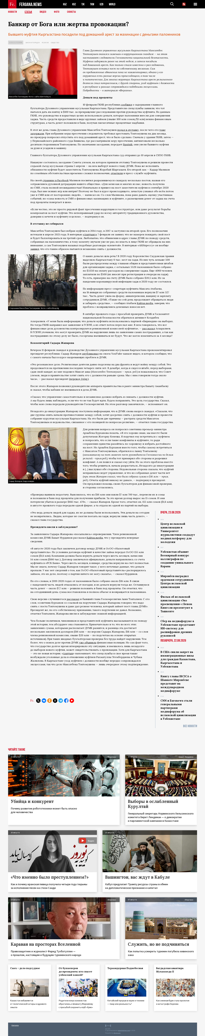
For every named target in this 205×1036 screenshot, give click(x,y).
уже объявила (87, 642)
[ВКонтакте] (44, 700)
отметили (117, 173)
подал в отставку (128, 130)
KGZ (74, 4)
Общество (55, 43)
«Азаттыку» (90, 234)
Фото (56, 11)
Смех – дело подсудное (25, 968)
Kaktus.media (145, 303)
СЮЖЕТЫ (71, 11)
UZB (101, 4)
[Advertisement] (102, 747)
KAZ (65, 4)
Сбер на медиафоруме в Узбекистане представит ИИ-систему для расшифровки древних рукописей (178, 628)
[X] (38, 700)
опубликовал (90, 353)
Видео (43, 11)
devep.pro (117, 1033)
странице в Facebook (56, 180)
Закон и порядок (32, 43)
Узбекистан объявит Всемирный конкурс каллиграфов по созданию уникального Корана (177, 559)
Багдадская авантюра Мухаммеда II (170, 970)
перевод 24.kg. (79, 379)
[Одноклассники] (49, 700)
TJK (83, 4)
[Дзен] (55, 700)
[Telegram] (60, 700)
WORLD (112, 4)
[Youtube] (72, 700)
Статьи (28, 11)
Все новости (190, 726)
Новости (12, 11)
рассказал (148, 328)
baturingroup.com (124, 1030)
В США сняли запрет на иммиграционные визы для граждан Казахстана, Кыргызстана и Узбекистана (178, 659)
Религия (45, 43)
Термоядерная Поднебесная (125, 968)
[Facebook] (66, 700)
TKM (92, 4)
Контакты (15, 1025)
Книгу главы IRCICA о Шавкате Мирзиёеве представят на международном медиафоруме (176, 683)
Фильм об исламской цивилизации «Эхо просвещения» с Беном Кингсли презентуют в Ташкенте (176, 604)
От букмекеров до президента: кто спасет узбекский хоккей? (75, 971)
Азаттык (68, 653)
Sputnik (127, 144)
